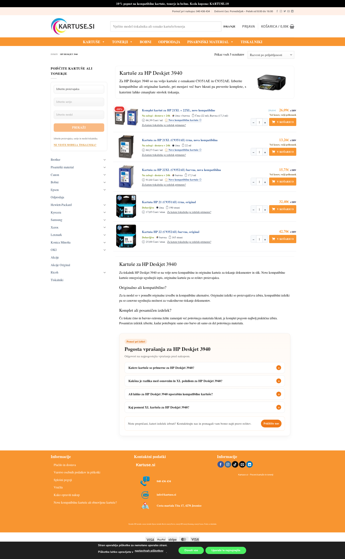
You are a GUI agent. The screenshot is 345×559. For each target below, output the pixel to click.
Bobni (54, 182)
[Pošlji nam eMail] (288, 11)
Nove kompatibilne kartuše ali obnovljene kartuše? (85, 502)
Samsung (56, 220)
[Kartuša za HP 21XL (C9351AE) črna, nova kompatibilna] (126, 147)
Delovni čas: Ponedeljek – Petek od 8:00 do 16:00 (243, 11)
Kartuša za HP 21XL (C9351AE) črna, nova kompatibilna (180, 140)
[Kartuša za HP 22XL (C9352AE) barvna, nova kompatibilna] (126, 177)
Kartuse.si (145, 465)
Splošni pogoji (63, 480)
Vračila (58, 487)
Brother (55, 159)
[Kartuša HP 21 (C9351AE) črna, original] (126, 207)
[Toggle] (104, 159)
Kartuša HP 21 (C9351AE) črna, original (169, 202)
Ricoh (54, 272)
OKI (54, 250)
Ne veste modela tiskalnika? (75, 145)
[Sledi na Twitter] (285, 11)
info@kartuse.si (166, 494)
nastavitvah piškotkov (149, 551)
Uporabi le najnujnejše (225, 550)
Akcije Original (60, 265)
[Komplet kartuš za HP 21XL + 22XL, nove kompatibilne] (126, 117)
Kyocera (56, 212)
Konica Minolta (60, 242)
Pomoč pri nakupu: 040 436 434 (191, 11)
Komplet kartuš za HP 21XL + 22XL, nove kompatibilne (178, 110)
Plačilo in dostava (65, 465)
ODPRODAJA (169, 41)
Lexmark (56, 235)
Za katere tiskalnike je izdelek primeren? (164, 125)
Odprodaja (57, 197)
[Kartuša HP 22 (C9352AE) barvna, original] (126, 236)
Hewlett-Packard (61, 205)
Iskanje (229, 26)
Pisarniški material (208, 41)
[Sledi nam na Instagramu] (281, 11)
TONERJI (120, 41)
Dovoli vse (191, 550)
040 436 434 (164, 481)
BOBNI (145, 41)
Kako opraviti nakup (67, 495)
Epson (55, 190)
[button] (248, 26)
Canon (55, 175)
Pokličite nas (271, 423)
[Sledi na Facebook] (277, 11)
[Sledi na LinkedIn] (292, 11)
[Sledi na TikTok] (235, 464)
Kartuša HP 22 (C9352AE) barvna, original (170, 232)
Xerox (54, 227)
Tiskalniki (251, 41)
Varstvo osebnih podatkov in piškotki (77, 472)
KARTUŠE (91, 41)
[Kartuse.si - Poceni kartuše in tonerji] (77, 26)
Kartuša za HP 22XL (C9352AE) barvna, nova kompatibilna (181, 170)
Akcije (55, 257)
